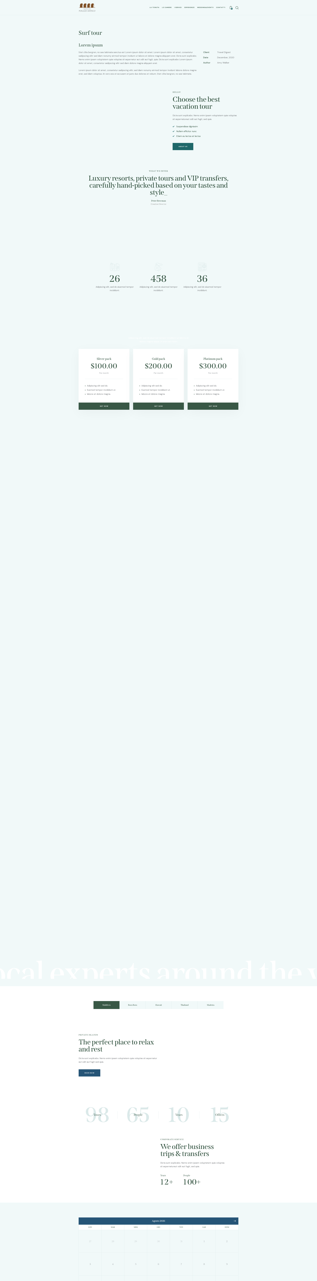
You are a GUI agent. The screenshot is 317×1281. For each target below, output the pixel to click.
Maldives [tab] (106, 1005)
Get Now (104, 406)
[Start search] (236, 8)
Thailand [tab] (185, 1005)
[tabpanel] (158, 1055)
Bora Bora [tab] (132, 1005)
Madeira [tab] (210, 1005)
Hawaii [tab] (158, 1005)
